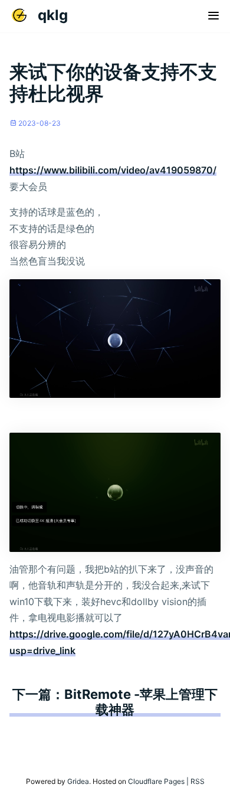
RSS (197, 781)
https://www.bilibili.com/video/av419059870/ (112, 170)
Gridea (77, 781)
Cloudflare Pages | (159, 781)
